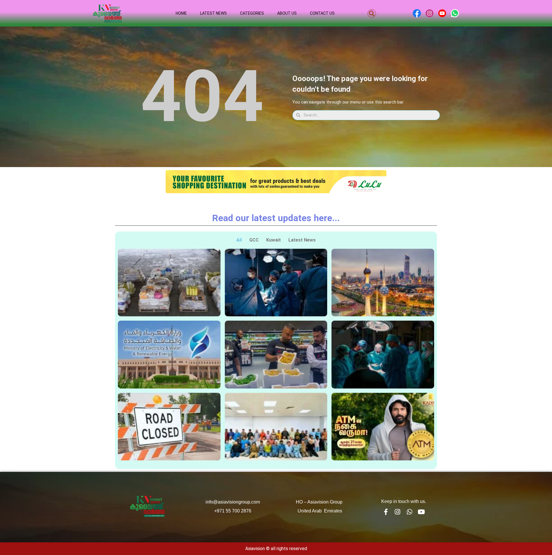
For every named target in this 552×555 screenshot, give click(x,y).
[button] (371, 13)
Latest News (213, 13)
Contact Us (322, 13)
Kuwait (273, 240)
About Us (287, 13)
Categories (252, 13)
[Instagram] (397, 512)
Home (181, 13)
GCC (254, 240)
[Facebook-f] (385, 512)
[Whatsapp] (409, 512)
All (239, 240)
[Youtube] (421, 512)
